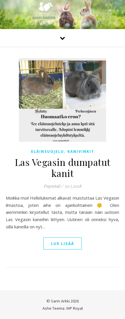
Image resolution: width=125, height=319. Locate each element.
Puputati (52, 186)
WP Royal (74, 308)
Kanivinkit (80, 151)
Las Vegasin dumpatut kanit (62, 167)
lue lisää (62, 243)
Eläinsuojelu (47, 151)
